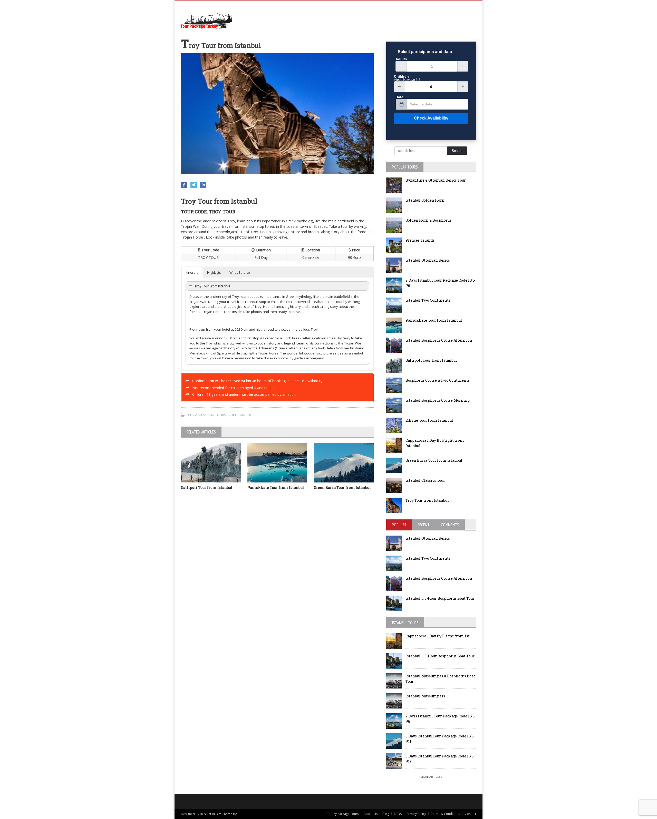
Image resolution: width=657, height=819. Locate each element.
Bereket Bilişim (210, 814)
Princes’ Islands (420, 240)
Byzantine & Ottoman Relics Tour (435, 180)
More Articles (431, 776)
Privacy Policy (416, 814)
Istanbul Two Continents (427, 300)
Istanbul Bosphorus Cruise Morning (437, 400)
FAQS (398, 814)
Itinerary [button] (192, 272)
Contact (470, 814)
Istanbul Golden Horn (425, 200)
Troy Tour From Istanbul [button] (212, 286)
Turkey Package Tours (343, 814)
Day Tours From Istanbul (230, 415)
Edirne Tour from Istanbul (429, 420)
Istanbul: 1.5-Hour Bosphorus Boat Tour (440, 598)
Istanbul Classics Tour (425, 480)
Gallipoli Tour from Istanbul (207, 487)
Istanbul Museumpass (425, 696)
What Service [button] (239, 272)
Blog (385, 814)
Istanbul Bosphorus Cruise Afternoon (438, 340)
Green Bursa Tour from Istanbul (342, 487)
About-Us (371, 814)
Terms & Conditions (445, 814)
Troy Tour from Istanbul (427, 500)
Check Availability (431, 118)
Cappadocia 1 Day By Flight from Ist (437, 636)
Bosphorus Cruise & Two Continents (437, 380)
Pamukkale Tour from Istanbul (275, 487)
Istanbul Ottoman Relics (427, 260)
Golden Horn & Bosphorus (428, 220)
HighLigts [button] (214, 272)
